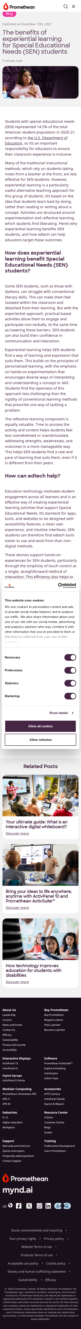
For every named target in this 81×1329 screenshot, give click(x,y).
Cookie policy (55, 1263)
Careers (7, 1020)
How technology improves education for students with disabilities (33, 970)
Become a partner (54, 1030)
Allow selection (40, 739)
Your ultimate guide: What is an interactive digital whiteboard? (37, 824)
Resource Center (56, 1112)
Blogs (47, 1127)
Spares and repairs (13, 1151)
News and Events (12, 1025)
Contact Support (11, 1161)
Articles (48, 1117)
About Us (9, 1010)
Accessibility (9, 1050)
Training (50, 1141)
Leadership (8, 1015)
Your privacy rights (22, 1238)
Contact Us (8, 1030)
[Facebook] (20, 1206)
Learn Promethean (55, 1151)
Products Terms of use (37, 1255)
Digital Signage (12, 1075)
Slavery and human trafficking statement (36, 1271)
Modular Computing (17, 1089)
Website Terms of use (36, 1247)
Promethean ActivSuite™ (58, 1063)
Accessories (52, 1089)
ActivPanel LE (10, 1068)
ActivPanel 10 (10, 1063)
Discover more (17, 833)
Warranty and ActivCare (16, 1146)
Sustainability (10, 1040)
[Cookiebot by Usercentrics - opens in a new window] (58, 585)
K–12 (5, 1117)
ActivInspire (51, 1073)
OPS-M (6, 1104)
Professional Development (59, 1146)
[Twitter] (30, 1206)
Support (8, 1141)
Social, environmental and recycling (36, 1230)
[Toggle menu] (74, 6)
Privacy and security (14, 1045)
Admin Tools (51, 1078)
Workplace (8, 1127)
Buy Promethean (56, 1010)
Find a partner (52, 1025)
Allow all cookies (40, 726)
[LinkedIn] (49, 1206)
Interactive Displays (16, 1058)
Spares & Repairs (54, 1104)
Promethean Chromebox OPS (19, 1094)
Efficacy (6, 1035)
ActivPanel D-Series (13, 1080)
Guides (48, 1132)
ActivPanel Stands (54, 1099)
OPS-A (6, 1099)
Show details (58, 713)
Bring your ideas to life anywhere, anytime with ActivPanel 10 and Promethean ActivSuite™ (39, 896)
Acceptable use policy (23, 1263)
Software (50, 1058)
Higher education (12, 1122)
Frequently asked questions (18, 1156)
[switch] (70, 670)
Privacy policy (54, 1238)
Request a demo (53, 1020)
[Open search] (65, 6)
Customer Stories (54, 1122)
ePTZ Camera (52, 1094)
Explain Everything (54, 1068)
